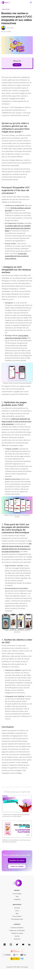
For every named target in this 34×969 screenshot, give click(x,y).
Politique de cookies (17, 933)
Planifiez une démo (17, 860)
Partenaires (17, 939)
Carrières (17, 936)
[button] (31, 2)
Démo (17, 910)
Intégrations (17, 899)
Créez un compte (17, 866)
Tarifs (17, 896)
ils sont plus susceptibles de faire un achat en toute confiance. (17, 256)
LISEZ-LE (17, 65)
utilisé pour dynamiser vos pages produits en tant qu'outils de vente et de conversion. (16, 421)
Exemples (17, 908)
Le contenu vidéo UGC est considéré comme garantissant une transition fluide (18, 228)
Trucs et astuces (5, 9)
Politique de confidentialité (17, 930)
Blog (17, 913)
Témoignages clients (17, 919)
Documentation (17, 916)
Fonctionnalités (17, 893)
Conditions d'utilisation (17, 927)
